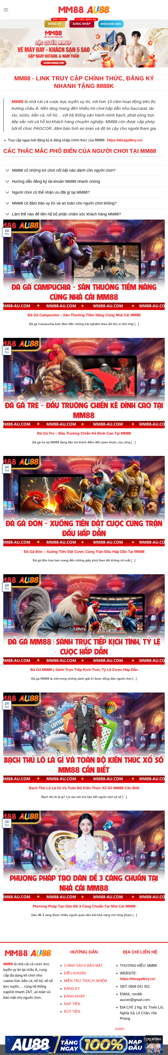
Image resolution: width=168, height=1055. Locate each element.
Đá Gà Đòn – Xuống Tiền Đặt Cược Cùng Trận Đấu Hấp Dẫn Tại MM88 (84, 552)
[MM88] (84, 10)
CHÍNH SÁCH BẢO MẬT (83, 965)
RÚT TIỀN (72, 1011)
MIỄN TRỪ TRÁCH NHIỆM (85, 981)
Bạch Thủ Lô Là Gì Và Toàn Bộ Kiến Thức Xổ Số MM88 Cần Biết (84, 788)
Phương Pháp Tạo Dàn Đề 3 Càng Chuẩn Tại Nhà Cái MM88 (84, 906)
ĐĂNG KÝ (72, 989)
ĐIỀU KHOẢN (75, 973)
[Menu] (6, 9)
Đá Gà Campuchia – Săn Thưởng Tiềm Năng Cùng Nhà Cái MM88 (84, 315)
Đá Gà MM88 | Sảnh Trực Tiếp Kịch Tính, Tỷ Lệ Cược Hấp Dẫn (84, 670)
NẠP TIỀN (72, 1004)
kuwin (119, 1029)
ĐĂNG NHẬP (74, 996)
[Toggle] (7, 171)
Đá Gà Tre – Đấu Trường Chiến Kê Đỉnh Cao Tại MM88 (84, 433)
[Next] (159, 48)
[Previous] (9, 48)
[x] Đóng (154, 1039)
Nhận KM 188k (111, 23)
